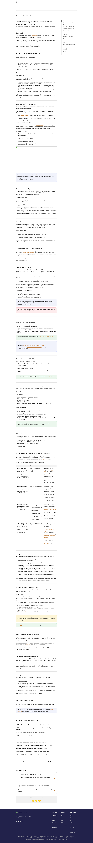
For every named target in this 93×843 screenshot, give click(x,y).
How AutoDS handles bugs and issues (68, 41)
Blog (62, 815)
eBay (70, 817)
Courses (62, 817)
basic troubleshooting (24, 115)
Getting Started (25, 15)
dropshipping (34, 35)
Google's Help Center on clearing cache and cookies (33, 345)
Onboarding (32, 15)
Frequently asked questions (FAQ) (69, 53)
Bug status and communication (68, 51)
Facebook (71, 822)
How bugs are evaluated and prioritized (68, 49)
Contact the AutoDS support (23, 611)
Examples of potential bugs (68, 36)
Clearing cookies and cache (68, 30)
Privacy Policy (54, 827)
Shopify (71, 825)
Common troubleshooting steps (68, 28)
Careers (53, 817)
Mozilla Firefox (19, 389)
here (21, 422)
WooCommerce (72, 832)
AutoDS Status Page (40, 125)
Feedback (53, 820)
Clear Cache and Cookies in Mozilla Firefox (45, 376)
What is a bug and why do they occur (68, 23)
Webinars (62, 822)
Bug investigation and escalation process (69, 45)
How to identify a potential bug (68, 26)
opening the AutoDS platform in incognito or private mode (37, 444)
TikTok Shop (72, 827)
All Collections (19, 15)
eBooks (62, 820)
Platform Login (67, 2)
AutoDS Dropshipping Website (57, 2)
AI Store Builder (64, 825)
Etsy (70, 820)
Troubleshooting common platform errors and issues (69, 34)
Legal (53, 825)
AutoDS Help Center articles (28, 252)
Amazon (71, 815)
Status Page (74, 2)
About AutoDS (54, 815)
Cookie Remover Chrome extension (34, 347)
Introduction (65, 20)
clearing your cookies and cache (32, 241)
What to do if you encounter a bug (69, 38)
